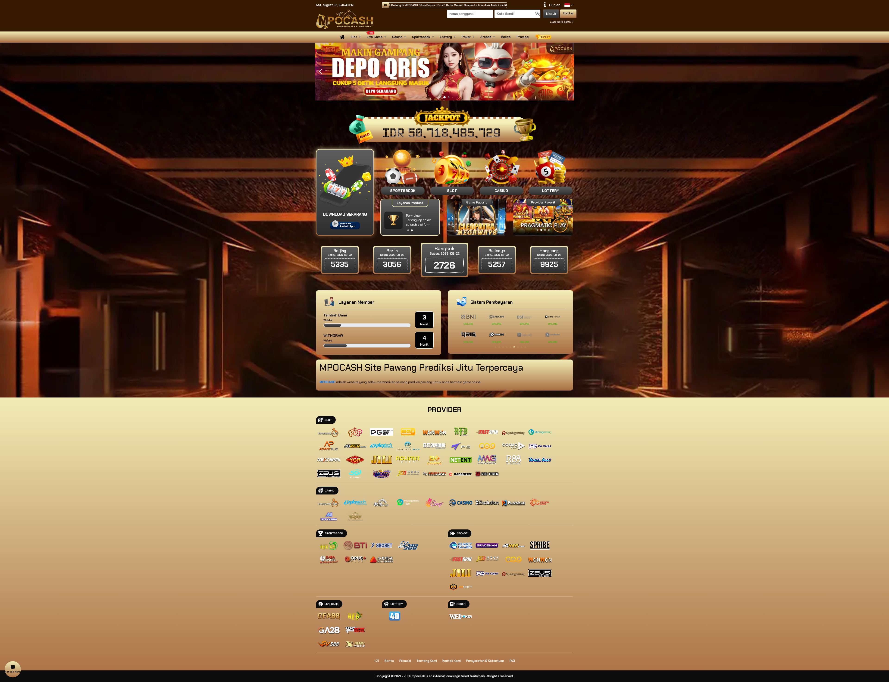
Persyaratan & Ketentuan (485, 661)
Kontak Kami (451, 661)
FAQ (512, 661)
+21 (376, 661)
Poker (466, 37)
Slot (354, 37)
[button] (569, 71)
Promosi (522, 37)
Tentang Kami (426, 661)
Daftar (568, 13)
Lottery (446, 37)
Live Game (374, 37)
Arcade (485, 37)
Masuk (551, 14)
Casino (397, 37)
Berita (505, 37)
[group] (543, 217)
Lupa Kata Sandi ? (561, 22)
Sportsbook (421, 37)
